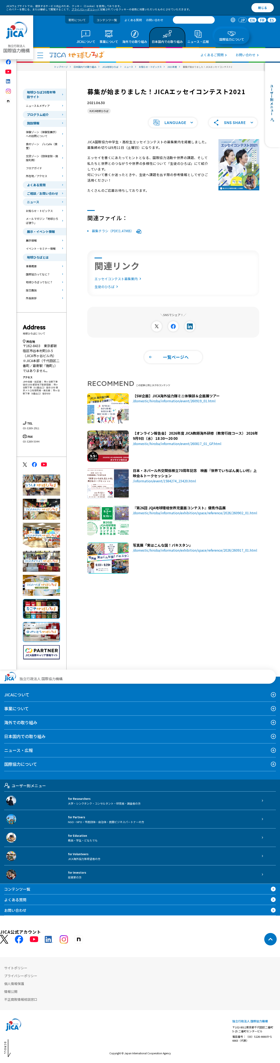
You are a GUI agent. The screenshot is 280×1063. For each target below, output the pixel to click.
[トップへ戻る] (270, 939)
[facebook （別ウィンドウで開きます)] (19, 939)
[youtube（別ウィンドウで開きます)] (8, 71)
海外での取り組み (20, 722)
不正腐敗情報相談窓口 (20, 999)
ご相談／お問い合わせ (42, 193)
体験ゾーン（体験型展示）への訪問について (42, 134)
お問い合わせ (154, 20)
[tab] (233, 20)
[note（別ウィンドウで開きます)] (8, 101)
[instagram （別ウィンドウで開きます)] (64, 939)
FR (262, 20)
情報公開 (10, 991)
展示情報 (31, 240)
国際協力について (20, 764)
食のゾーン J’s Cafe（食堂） (41, 146)
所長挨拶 (31, 298)
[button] (173, 123)
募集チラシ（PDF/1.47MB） (113, 230)
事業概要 (31, 266)
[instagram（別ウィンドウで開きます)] (8, 91)
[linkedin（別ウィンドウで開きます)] (8, 81)
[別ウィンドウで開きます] (157, 326)
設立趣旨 (31, 290)
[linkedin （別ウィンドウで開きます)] (49, 939)
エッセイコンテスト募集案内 (116, 278)
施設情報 (33, 123)
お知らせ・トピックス (39, 211)
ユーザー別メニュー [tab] (29, 785)
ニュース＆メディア (38, 106)
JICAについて (16, 695)
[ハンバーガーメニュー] (40, 55)
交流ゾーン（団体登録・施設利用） (42, 158)
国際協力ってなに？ (38, 274)
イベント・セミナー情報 (41, 249)
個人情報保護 (14, 983)
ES (272, 20)
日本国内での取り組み (25, 736)
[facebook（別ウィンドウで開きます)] (8, 62)
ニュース (33, 202)
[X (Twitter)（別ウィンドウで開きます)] (4, 939)
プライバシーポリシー (85, 9)
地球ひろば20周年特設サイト (41, 94)
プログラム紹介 (38, 114)
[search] (194, 20)
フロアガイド (34, 168)
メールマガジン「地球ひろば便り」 (42, 221)
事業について (16, 708)
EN (252, 20)
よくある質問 (133, 20)
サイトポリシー (15, 967)
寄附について (77, 20)
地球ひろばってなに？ (39, 282)
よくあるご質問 (212, 54)
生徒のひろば (104, 286)
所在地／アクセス (36, 176)
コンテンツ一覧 (107, 20)
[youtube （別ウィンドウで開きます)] (34, 939)
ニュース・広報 (18, 750)
